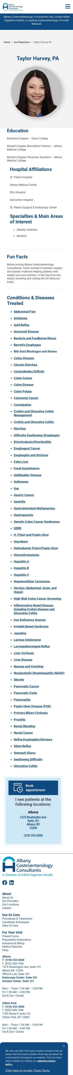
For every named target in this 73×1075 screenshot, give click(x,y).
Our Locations (10, 904)
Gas (16, 488)
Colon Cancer (23, 378)
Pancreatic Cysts (25, 693)
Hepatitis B (21, 568)
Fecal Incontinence (27, 468)
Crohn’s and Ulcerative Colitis (34, 422)
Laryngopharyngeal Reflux (32, 646)
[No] (63, 1046)
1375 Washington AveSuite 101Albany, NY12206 (33, 822)
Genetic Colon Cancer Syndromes (37, 521)
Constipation (22, 404)
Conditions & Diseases (15, 922)
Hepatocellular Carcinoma (32, 581)
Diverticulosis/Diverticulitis (32, 442)
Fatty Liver (21, 462)
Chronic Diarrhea (25, 364)
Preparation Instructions (16, 939)
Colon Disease (23, 384)
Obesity (19, 679)
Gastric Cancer (24, 495)
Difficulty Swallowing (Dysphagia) (37, 435)
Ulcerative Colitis (25, 766)
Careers (6, 908)
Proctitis (19, 719)
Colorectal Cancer (26, 398)
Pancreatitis (22, 699)
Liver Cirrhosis (24, 653)
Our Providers (10, 901)
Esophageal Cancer (27, 448)
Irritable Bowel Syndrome (31, 626)
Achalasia (20, 318)
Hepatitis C (21, 575)
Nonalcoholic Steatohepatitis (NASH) (39, 673)
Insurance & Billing (13, 943)
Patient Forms (10, 936)
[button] (67, 6)
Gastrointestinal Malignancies (34, 508)
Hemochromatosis (26, 555)
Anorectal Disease (26, 331)
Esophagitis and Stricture (31, 455)
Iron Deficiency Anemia (30, 620)
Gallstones (21, 481)
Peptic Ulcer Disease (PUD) (32, 706)
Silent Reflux (22, 746)
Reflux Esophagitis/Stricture (33, 739)
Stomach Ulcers (24, 753)
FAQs (5, 950)
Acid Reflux (21, 325)
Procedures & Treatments (17, 918)
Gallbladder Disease (27, 475)
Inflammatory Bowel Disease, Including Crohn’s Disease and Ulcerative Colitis (34, 609)
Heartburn (21, 541)
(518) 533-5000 (33, 835)
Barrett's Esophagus (27, 345)
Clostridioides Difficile (29, 371)
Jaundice (20, 633)
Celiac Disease (24, 358)
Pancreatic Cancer (26, 686)
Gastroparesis (23, 515)
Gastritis (19, 501)
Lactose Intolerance (27, 640)
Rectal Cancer (23, 732)
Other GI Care (10, 925)
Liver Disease (23, 659)
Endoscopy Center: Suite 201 (19, 977)
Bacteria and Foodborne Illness (35, 338)
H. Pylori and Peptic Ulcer (31, 535)
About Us (7, 897)
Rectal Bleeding (24, 726)
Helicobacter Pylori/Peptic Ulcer (36, 548)
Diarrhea (20, 428)
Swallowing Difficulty (28, 759)
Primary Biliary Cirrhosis (31, 713)
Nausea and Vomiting (28, 666)
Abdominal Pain (25, 311)
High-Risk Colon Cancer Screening (37, 598)
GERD (17, 528)
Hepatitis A (21, 561)
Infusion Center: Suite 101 (18, 981)
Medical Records (12, 946)
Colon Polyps (23, 391)
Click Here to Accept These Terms (27, 1070)
